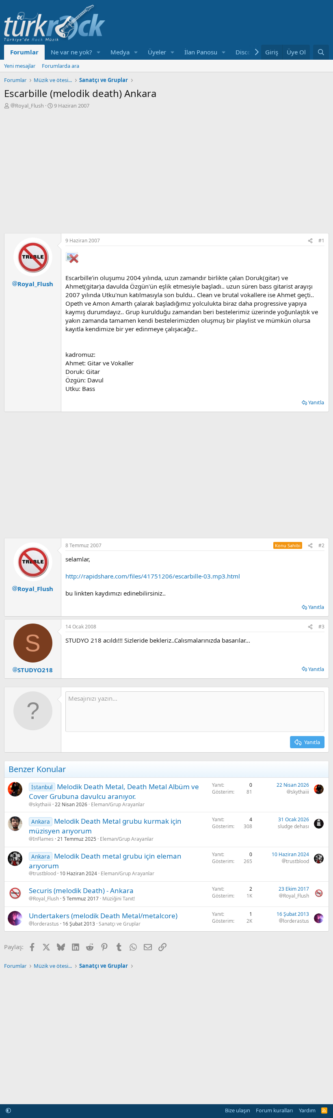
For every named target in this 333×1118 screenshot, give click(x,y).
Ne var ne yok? (71, 52)
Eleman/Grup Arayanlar (118, 804)
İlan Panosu (200, 52)
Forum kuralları (274, 1110)
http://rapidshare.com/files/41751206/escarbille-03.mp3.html (152, 576)
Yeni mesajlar (19, 65)
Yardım (307, 1110)
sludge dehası (293, 826)
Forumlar (24, 52)
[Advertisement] (166, 170)
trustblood (44, 873)
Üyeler (157, 52)
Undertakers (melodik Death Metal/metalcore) (103, 915)
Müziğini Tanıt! (118, 898)
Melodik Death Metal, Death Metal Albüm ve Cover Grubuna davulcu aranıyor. (114, 791)
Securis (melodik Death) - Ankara (81, 890)
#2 (321, 545)
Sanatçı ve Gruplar (120, 923)
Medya (120, 52)
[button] (98, 52)
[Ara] (321, 52)
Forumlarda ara (60, 65)
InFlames (43, 839)
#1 (321, 240)
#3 (321, 626)
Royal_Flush (29, 105)
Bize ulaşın (237, 1110)
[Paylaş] (310, 241)
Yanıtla (316, 402)
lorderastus (46, 924)
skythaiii (42, 804)
